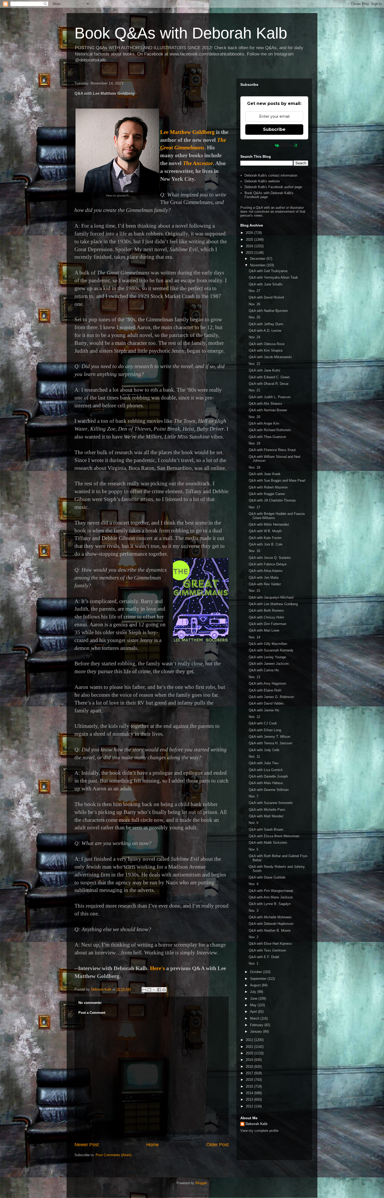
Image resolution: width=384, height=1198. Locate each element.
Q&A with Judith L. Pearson (269, 397)
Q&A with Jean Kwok (265, 474)
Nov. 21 (254, 390)
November (258, 265)
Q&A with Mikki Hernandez (269, 524)
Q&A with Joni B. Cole (265, 544)
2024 (250, 246)
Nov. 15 (254, 591)
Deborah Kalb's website (262, 181)
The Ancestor (198, 163)
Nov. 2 (253, 937)
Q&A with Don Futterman (267, 624)
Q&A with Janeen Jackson (269, 664)
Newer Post (86, 1144)
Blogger (201, 1183)
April (254, 1012)
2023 (250, 253)
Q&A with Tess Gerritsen (267, 950)
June (254, 998)
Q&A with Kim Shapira (265, 350)
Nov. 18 (254, 467)
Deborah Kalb (256, 1124)
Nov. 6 (253, 823)
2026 (250, 233)
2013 (250, 1099)
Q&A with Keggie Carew (267, 494)
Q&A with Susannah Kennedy (271, 650)
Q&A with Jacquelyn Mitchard (271, 597)
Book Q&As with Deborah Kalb (180, 33)
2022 (250, 1040)
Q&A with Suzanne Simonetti (271, 803)
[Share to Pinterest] (164, 989)
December (258, 259)
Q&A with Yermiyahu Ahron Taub (273, 277)
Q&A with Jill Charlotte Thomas (272, 500)
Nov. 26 (254, 304)
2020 (250, 1053)
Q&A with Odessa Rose (266, 344)
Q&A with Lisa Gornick (266, 770)
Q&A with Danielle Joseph (268, 776)
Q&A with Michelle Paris (267, 810)
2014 (250, 1093)
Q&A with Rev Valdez (265, 584)
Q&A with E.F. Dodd (264, 957)
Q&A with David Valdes (266, 703)
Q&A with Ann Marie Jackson (271, 897)
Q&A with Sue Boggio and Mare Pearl (277, 480)
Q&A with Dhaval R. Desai (268, 384)
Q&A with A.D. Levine (265, 331)
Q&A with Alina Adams (266, 571)
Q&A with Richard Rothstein (270, 430)
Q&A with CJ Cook (263, 723)
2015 (250, 1086)
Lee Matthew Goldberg (187, 132)
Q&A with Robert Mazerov (268, 487)
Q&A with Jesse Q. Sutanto (269, 558)
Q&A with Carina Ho (264, 670)
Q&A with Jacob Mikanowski (270, 357)
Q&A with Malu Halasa (266, 783)
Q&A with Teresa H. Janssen (270, 743)
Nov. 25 (254, 317)
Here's (157, 968)
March (255, 1018)
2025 (250, 239)
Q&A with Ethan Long (265, 730)
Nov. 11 (254, 756)
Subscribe (274, 129)
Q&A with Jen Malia (263, 578)
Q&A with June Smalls (266, 284)
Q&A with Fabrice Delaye (268, 564)
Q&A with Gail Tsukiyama (268, 271)
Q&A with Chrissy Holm (266, 617)
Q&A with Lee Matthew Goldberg (273, 604)
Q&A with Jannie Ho (264, 710)
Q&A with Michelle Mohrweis (270, 917)
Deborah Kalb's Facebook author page (273, 187)
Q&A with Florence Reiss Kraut (272, 450)
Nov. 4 (253, 884)
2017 (250, 1073)
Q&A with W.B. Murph (265, 531)
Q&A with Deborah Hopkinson (271, 924)
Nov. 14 (254, 637)
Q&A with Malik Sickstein (268, 843)
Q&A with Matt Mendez (266, 816)
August (256, 985)
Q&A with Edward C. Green (269, 377)
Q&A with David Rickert (266, 297)
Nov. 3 (253, 911)
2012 (250, 1106)
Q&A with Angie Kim (264, 423)
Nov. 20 (254, 417)
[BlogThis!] (149, 989)
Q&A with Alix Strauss (265, 404)
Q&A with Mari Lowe (264, 630)
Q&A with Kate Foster (265, 538)
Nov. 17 (254, 507)
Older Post (217, 1144)
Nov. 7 (253, 796)
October (256, 972)
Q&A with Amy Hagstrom (267, 683)
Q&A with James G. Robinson (271, 697)
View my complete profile (259, 1131)
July (253, 992)
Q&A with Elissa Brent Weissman (274, 836)
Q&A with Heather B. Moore (269, 930)
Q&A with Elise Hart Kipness (270, 944)
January (256, 1031)
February (257, 1025)
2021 (250, 1047)
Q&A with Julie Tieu (263, 763)
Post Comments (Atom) (113, 1155)
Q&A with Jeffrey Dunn (266, 324)
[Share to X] (154, 989)
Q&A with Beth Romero (266, 610)
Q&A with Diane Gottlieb (267, 877)
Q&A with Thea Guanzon (267, 437)
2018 (250, 1066)
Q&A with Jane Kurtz (264, 370)
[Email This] (144, 989)
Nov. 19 (254, 443)
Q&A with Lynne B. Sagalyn (270, 904)
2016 (250, 1080)
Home (152, 1144)
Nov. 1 (253, 963)
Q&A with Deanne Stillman (269, 790)
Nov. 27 (254, 291)
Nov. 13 (254, 677)
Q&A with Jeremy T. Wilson (269, 737)
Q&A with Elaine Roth (265, 690)
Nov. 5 (253, 849)
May (254, 1005)
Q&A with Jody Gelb (264, 750)
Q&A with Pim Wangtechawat (271, 891)
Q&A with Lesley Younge (267, 657)
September (258, 979)
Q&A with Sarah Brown (266, 829)
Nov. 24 (254, 337)
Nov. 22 (254, 364)
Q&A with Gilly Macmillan (268, 644)
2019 (250, 1060)
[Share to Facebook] (159, 989)
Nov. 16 (254, 551)
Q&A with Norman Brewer (268, 410)
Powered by (261, 145)
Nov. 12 (254, 717)
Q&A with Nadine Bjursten (268, 311)
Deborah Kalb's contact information (271, 175)
